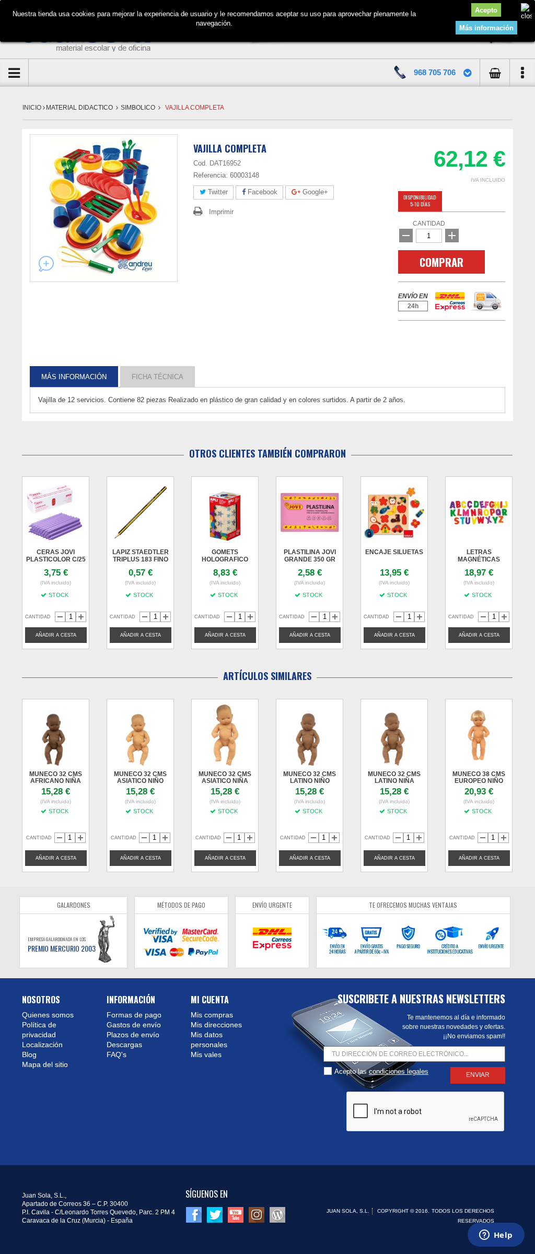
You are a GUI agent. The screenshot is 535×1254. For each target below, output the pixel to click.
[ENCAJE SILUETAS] (394, 512)
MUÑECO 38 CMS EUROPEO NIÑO (478, 777)
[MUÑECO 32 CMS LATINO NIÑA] (394, 735)
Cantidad (429, 223)
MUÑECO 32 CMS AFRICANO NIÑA (55, 777)
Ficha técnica (157, 376)
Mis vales (206, 1054)
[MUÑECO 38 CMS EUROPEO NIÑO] (479, 735)
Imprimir (221, 212)
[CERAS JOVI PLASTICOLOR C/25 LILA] (55, 512)
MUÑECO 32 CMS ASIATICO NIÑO (140, 777)
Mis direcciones (216, 1025)
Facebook (261, 192)
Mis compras (212, 1015)
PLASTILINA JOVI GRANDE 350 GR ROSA (310, 559)
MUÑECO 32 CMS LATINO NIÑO (309, 777)
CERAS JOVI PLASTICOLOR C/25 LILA (56, 559)
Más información (486, 28)
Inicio (32, 107)
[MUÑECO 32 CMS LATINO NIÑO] (309, 735)
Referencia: (210, 175)
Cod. (200, 163)
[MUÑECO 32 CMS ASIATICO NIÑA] (225, 735)
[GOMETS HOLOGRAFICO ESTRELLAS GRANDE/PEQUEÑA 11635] (225, 512)
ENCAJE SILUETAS (394, 552)
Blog (29, 1054)
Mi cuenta (210, 999)
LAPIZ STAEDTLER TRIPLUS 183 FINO (140, 555)
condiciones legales (398, 1071)
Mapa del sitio (45, 1064)
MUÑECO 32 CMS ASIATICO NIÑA (225, 777)
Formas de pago (134, 1015)
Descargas (124, 1044)
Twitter (217, 192)
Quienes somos (48, 1015)
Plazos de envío (133, 1034)
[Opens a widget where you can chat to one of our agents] (496, 1236)
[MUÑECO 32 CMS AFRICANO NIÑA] (55, 735)
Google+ (314, 192)
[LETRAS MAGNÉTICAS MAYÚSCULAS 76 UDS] (479, 512)
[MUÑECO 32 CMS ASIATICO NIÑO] (140, 735)
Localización (42, 1044)
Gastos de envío (134, 1025)
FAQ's (116, 1054)
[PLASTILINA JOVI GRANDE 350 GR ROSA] (309, 512)
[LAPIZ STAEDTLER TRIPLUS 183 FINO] (140, 512)
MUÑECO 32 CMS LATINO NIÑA (394, 777)
